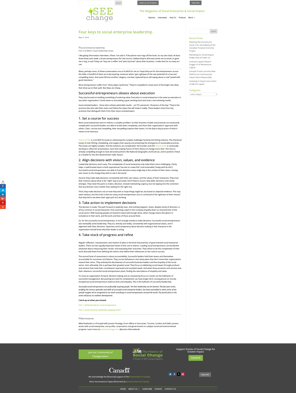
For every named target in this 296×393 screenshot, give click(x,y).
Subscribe (196, 3)
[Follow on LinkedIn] (170, 374)
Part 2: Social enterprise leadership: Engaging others (100, 310)
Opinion (151, 18)
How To (173, 18)
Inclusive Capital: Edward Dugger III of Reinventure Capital (200, 64)
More (190, 18)
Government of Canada (139, 376)
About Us (132, 389)
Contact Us (170, 389)
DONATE (195, 357)
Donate (158, 389)
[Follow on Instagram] (182, 374)
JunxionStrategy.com (109, 329)
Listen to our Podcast (148, 3)
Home (123, 389)
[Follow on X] (178, 374)
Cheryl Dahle (160, 146)
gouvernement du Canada (137, 381)
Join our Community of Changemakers (100, 354)
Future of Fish (85, 140)
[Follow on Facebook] (174, 374)
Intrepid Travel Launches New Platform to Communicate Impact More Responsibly (202, 74)
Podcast (182, 18)
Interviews (162, 18)
